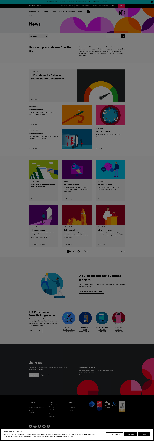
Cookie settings (115, 434)
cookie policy (69, 436)
